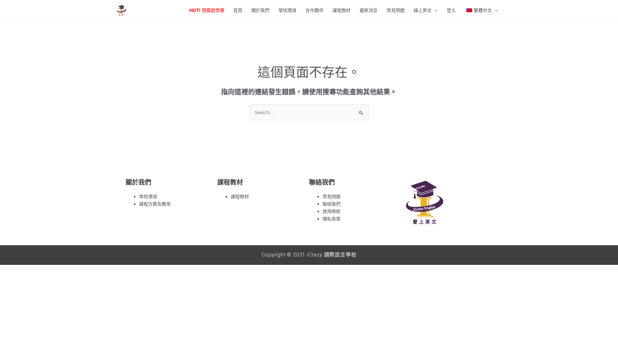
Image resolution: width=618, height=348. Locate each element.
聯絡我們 (332, 204)
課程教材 (240, 196)
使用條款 (332, 211)
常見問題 (332, 196)
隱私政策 (332, 218)
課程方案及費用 (155, 204)
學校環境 (148, 196)
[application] (434, 10)
